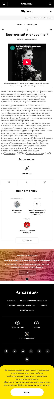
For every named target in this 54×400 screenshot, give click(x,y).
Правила (43, 305)
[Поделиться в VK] (9, 182)
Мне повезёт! (51, 11)
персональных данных (26, 382)
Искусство (37, 18)
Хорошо (27, 392)
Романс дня (32, 24)
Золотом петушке (34, 153)
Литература (48, 18)
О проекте (11, 301)
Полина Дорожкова (29, 39)
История (28, 18)
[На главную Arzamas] (27, 4)
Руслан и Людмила (19, 118)
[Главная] (27, 292)
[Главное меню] (4, 4)
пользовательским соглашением (30, 376)
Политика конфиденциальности (21, 305)
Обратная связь (27, 310)
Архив (19, 24)
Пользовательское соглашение (33, 301)
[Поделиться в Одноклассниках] (27, 182)
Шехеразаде (9, 153)
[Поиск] (50, 3)
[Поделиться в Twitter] (45, 182)
